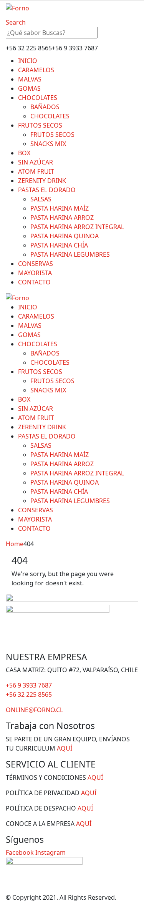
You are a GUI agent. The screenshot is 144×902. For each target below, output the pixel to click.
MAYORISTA (35, 273)
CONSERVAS (35, 263)
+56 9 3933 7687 (29, 685)
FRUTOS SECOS (40, 125)
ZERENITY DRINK (42, 180)
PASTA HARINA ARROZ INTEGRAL (77, 227)
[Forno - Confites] (17, 7)
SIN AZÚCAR (35, 162)
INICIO (27, 60)
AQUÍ (64, 748)
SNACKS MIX (48, 144)
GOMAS (29, 88)
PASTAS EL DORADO (47, 190)
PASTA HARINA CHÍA (59, 245)
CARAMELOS (36, 70)
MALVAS (29, 79)
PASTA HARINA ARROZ (62, 217)
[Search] (104, 33)
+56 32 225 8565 (29, 694)
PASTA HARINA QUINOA (64, 236)
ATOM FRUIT (36, 171)
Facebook (20, 852)
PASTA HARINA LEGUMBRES (70, 254)
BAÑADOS (45, 107)
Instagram (50, 852)
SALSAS (40, 199)
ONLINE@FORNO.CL (34, 710)
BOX (24, 153)
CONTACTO (34, 282)
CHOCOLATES (37, 97)
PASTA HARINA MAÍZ (59, 208)
